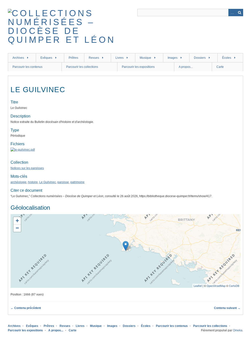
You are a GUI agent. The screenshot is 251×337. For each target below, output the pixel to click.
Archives (18, 57)
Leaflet (198, 286)
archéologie (18, 182)
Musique (145, 57)
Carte (220, 67)
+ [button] (17, 221)
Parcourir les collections (82, 67)
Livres (119, 57)
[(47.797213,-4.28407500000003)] (126, 246)
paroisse (63, 182)
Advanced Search (232, 12)
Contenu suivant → (227, 308)
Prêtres (73, 57)
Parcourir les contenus (27, 67)
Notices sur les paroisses (27, 168)
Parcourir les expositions (138, 67)
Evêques (46, 57)
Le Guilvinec (47, 182)
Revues (94, 57)
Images (172, 57)
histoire (33, 182)
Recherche (239, 12)
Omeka (237, 330)
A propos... (186, 67)
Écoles (226, 57)
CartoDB (234, 286)
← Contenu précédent (26, 308)
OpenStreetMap (216, 286)
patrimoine (77, 182)
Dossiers (200, 57)
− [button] (17, 228)
